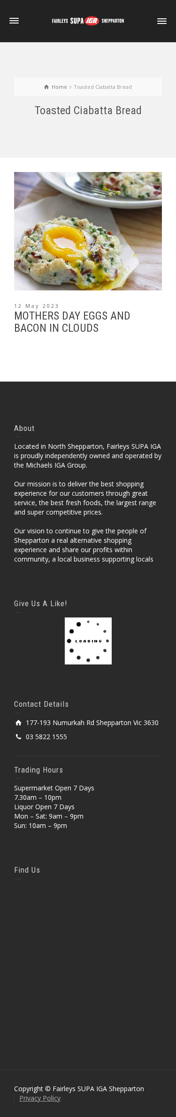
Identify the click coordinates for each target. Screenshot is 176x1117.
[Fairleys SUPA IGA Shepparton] (88, 20)
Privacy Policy (40, 1098)
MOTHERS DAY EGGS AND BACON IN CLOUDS (72, 322)
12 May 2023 (37, 305)
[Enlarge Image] (88, 231)
